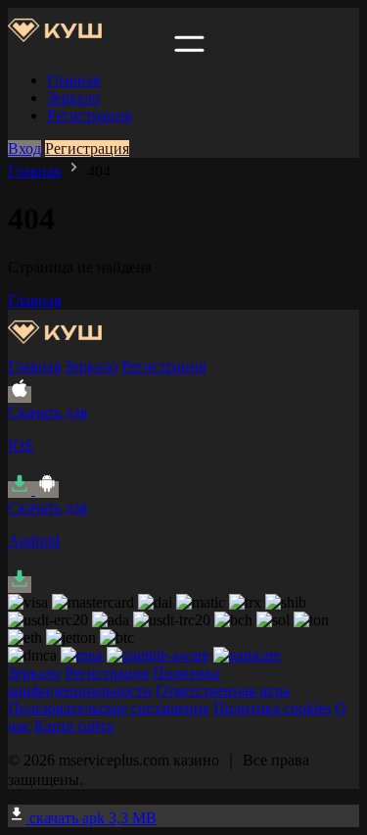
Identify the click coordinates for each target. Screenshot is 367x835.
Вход (24, 148)
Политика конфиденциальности (113, 681)
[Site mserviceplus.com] (89, 46)
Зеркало (73, 97)
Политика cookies (272, 708)
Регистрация (89, 115)
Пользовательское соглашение (108, 708)
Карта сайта (74, 725)
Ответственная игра (223, 690)
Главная (73, 80)
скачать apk (91, 818)
